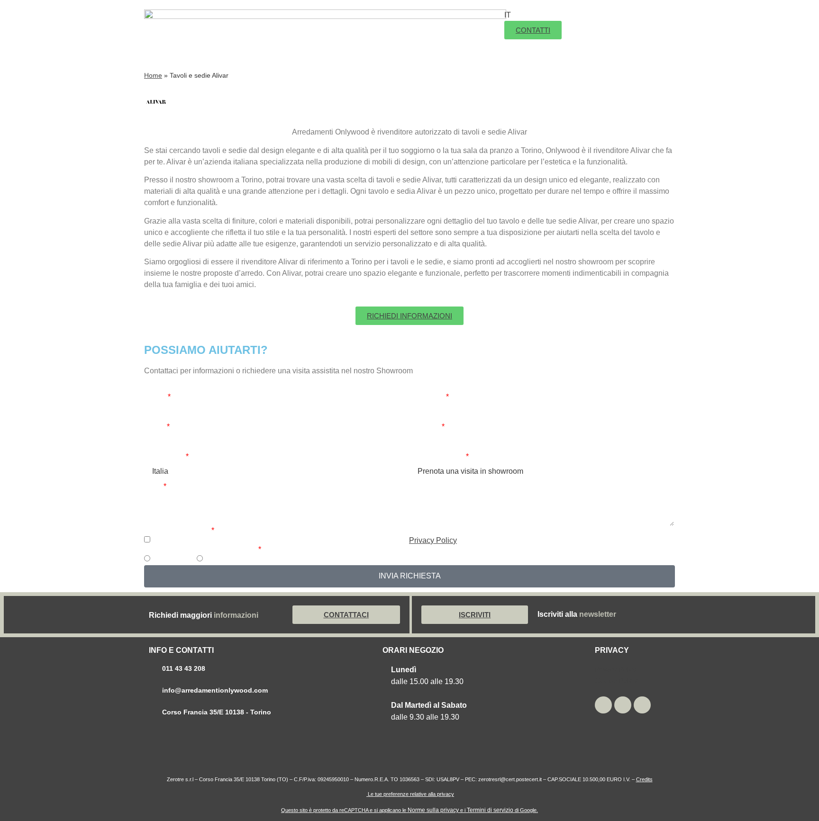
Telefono (425, 427)
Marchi (455, 21)
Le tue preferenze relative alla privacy (410, 794)
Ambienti (400, 21)
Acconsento (172, 559)
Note (153, 486)
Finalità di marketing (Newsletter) (200, 549)
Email (154, 427)
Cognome (427, 397)
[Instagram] (603, 704)
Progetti (378, 45)
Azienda (352, 21)
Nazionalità (164, 456)
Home (153, 75)
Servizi (424, 45)
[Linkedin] (622, 704)
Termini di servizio (490, 810)
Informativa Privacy (177, 530)
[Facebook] (642, 704)
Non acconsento (232, 559)
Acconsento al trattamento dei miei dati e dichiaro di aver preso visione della (304, 540)
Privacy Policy (433, 540)
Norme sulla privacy (433, 810)
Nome (155, 397)
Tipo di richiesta (437, 456)
